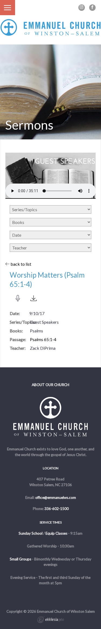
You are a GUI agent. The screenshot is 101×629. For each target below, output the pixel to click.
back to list (20, 264)
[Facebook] (92, 7)
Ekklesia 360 (50, 620)
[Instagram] (81, 7)
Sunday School (31, 533)
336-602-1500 (56, 508)
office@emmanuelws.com (55, 497)
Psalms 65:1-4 (43, 339)
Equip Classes (56, 533)
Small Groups (20, 559)
